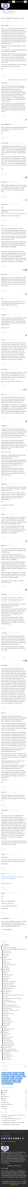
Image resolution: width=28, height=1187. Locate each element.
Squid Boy (3, 315)
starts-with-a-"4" (6, 1082)
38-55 (8, 1072)
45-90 (23, 1076)
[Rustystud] (23, 1138)
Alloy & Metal (6, 976)
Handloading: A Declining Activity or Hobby (13, 1122)
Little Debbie (4, 665)
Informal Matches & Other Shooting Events (12, 998)
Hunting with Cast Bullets (8, 1029)
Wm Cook (3, 713)
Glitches (5, 961)
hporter (3, 873)
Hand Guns (5, 1015)
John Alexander (5, 25)
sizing (18, 1076)
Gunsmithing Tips (7, 1000)
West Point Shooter (8, 1104)
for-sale (21, 1072)
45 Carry (5, 1108)
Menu (9, 1)
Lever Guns (5, 1017)
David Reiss (4, 425)
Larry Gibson (6, 1096)
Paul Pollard (4, 204)
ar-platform (18, 1078)
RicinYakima (4, 83)
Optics (4, 1003)
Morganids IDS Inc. (16, 1181)
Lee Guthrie (4, 633)
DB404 (4, 1100)
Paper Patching (6, 990)
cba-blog (4, 1080)
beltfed (3, 854)
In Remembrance (7, 1054)
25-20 (12, 1076)
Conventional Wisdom (8, 1056)
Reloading (4, 1032)
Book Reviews (6, 1052)
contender (5, 1078)
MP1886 (5, 1106)
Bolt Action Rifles (7, 1020)
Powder (5, 1035)
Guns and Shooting (7, 991)
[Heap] (9, 1138)
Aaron (4, 1094)
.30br (19, 1080)
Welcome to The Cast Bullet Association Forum (14, 949)
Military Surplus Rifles (8, 1022)
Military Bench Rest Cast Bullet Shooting (12, 1007)
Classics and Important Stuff (9, 964)
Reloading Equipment (8, 1040)
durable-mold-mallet (7, 1083)
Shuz (2, 298)
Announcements (6, 951)
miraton (3, 339)
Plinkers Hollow (6, 1023)
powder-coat (5, 1076)
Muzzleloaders (6, 1025)
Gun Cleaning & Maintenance (9, 1001)
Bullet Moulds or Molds (8, 988)
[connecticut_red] (11, 1138)
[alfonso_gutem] (2, 1138)
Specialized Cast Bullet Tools (9, 981)
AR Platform (6, 993)
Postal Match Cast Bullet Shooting (10, 1010)
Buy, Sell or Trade (6, 1047)
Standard (15, 80)
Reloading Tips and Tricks (9, 1044)
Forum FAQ (5, 956)
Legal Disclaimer (14, 1184)
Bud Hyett (3, 545)
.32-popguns (12, 1080)
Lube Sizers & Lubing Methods (10, 986)
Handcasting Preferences (9, 1120)
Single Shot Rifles (7, 1018)
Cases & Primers (7, 1034)
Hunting (4, 1027)
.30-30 (3, 1072)
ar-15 (11, 1078)
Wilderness (5, 1090)
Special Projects (6, 1057)
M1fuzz (3, 514)
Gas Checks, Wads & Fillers (9, 983)
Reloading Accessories (8, 1042)
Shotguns (5, 996)
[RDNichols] (4, 1138)
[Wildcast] (16, 1138)
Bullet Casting (5, 969)
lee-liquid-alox (16, 1082)
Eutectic (3, 394)
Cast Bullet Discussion (8, 974)
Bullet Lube (5, 979)
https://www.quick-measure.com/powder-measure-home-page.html (12, 877)
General (4, 957)
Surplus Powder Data (8, 1037)
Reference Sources (7, 1059)
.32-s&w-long (13, 1074)
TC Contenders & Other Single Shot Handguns (13, 995)
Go (25, 1066)
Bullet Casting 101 (7, 978)
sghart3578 (5, 1102)
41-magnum (5, 1074)
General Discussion (7, 959)
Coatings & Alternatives (8, 985)
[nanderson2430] (14, 1138)
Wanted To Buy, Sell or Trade (9, 1049)
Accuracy (5, 973)
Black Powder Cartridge (8, 1013)
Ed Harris (5, 1092)
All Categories (5, 944)
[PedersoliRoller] (21, 1138)
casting (14, 1072)
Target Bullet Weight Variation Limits (12, 1118)
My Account (19, 1)
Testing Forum (6, 963)
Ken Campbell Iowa (6, 124)
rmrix (2, 225)
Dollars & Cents (6, 968)
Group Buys (6, 966)
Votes (25, 80)
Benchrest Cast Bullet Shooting (10, 1005)
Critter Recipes (6, 1030)
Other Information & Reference (10, 1051)
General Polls (5, 946)
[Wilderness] (2, 1143)
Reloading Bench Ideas (8, 1045)
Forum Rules (6, 954)
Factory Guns (6, 1012)
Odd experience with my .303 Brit (11, 1124)
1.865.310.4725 (14, 1165)
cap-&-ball (21, 1074)
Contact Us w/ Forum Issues (9, 947)
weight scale (8, 354)
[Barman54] (18, 1138)
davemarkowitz (5, 918)
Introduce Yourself (7, 952)
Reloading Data (6, 1039)
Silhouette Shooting (7, 1008)
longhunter (4, 484)
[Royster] (7, 1138)
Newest (21, 80)
